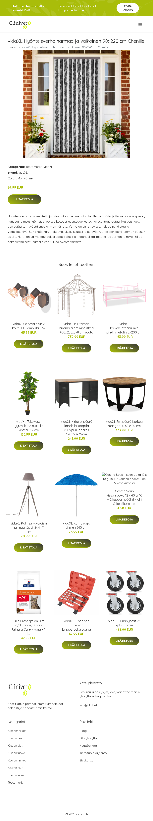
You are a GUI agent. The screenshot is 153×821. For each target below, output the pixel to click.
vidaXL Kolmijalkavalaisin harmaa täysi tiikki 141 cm (29, 527)
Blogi (83, 731)
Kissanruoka (16, 753)
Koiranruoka (16, 775)
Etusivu (12, 47)
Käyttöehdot (88, 745)
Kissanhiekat (16, 738)
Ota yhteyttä (88, 738)
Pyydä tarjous (127, 8)
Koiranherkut (17, 760)
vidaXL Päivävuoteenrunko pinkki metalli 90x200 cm (124, 328)
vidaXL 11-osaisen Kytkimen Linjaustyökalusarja (76, 625)
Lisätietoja (24, 199)
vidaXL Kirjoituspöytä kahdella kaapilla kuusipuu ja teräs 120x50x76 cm (76, 428)
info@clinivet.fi (89, 705)
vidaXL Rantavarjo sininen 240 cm (76, 525)
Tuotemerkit (34, 167)
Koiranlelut (15, 768)
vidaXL (48, 167)
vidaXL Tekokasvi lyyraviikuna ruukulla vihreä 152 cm (28, 426)
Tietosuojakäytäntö (93, 753)
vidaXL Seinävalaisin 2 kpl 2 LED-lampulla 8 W (28, 326)
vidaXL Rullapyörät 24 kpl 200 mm (124, 623)
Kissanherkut (17, 731)
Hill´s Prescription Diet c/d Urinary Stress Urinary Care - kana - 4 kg (28, 627)
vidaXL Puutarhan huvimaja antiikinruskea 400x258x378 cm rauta (76, 328)
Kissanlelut (15, 745)
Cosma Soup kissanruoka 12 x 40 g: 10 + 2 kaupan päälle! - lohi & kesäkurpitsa (124, 497)
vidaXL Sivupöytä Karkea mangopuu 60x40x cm (124, 424)
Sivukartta (86, 760)
